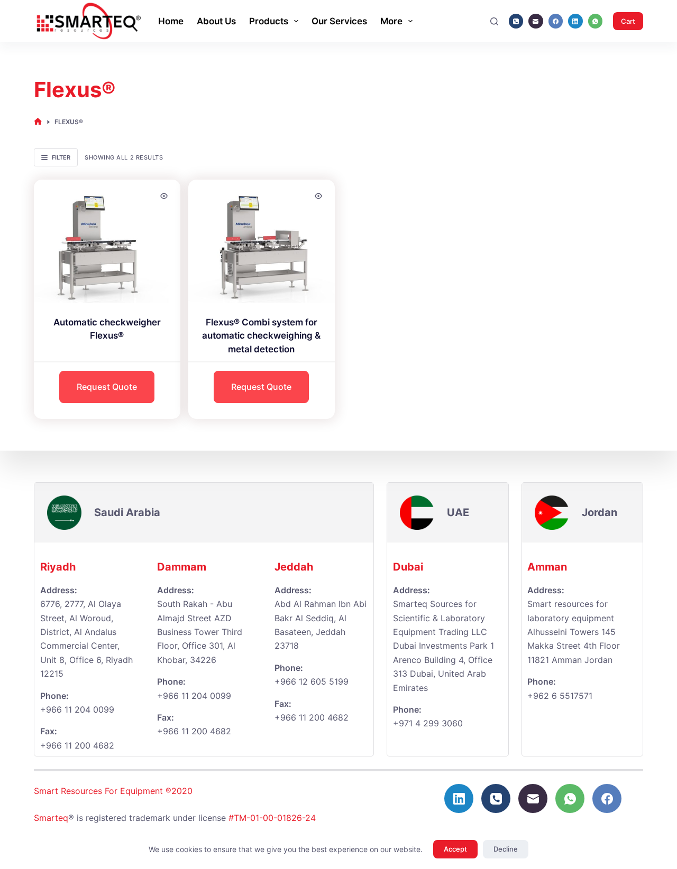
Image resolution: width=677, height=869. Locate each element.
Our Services (339, 21)
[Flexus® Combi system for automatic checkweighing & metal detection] (261, 241)
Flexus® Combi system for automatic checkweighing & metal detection (261, 335)
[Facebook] (555, 21)
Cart (628, 21)
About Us (216, 21)
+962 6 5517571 (559, 695)
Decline (505, 849)
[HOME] (38, 122)
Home (171, 21)
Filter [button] (61, 157)
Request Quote (107, 386)
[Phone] (516, 21)
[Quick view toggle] (163, 196)
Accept (455, 849)
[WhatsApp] (595, 21)
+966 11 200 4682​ (77, 745)
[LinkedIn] (575, 21)
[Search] (494, 21)
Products (268, 21)
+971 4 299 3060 (428, 723)
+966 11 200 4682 (194, 731)
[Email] (535, 21)
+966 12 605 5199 (312, 681)
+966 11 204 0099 (77, 709)
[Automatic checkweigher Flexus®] (107, 241)
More (391, 21)
